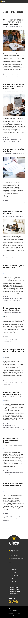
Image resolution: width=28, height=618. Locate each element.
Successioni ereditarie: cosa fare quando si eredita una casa (13, 22)
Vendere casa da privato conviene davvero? (10, 440)
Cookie (14, 615)
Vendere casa (8, 379)
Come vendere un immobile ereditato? (12, 393)
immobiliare (16, 76)
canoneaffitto (17, 517)
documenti (21, 381)
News (6, 73)
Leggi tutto (18, 69)
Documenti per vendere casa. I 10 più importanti (13, 350)
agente (7, 298)
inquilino (16, 519)
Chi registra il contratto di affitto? (13, 150)
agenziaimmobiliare (8, 427)
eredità (17, 75)
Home (13, 566)
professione (6, 300)
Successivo (9, 528)
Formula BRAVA (16, 575)
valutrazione (12, 431)
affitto (6, 202)
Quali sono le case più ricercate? (12, 212)
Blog (13, 578)
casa (16, 338)
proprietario (6, 520)
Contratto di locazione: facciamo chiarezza (13, 484)
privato (12, 474)
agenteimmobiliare (10, 75)
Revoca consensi (18, 613)
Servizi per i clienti (14, 589)
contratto (5, 141)
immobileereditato (8, 76)
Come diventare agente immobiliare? (13, 266)
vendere (21, 383)
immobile (11, 141)
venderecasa (6, 384)
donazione (21, 338)
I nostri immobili (14, 593)
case (22, 256)
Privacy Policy (10, 613)
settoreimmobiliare (15, 300)
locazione (16, 141)
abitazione (7, 139)
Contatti (14, 582)
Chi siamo (14, 569)
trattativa (5, 431)
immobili (5, 257)
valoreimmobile (7, 341)
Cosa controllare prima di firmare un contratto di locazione (13, 86)
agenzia (22, 298)
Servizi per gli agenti (15, 591)
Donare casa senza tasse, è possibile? (11, 309)
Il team (14, 572)
